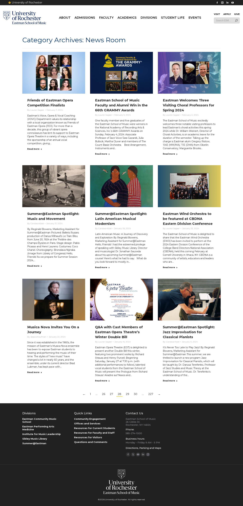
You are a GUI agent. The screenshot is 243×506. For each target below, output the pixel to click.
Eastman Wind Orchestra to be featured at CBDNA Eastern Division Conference (188, 219)
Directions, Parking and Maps (143, 448)
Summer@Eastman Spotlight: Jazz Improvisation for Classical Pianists (189, 332)
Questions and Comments (90, 442)
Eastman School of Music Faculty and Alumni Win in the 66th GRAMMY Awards (121, 105)
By (35, 110)
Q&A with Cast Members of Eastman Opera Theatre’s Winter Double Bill (119, 332)
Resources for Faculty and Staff (94, 432)
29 (127, 394)
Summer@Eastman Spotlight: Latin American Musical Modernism (121, 219)
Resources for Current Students (94, 428)
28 (119, 394)
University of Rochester (27, 2)
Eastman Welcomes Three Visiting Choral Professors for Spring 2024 (188, 105)
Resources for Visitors (88, 437)
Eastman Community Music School (39, 420)
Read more (33, 149)
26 (103, 394)
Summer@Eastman (34, 443)
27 (111, 394)
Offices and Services (87, 423)
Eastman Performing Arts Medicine (38, 428)
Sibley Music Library (34, 438)
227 (150, 394)
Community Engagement (90, 418)
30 (135, 394)
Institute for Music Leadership (41, 434)
